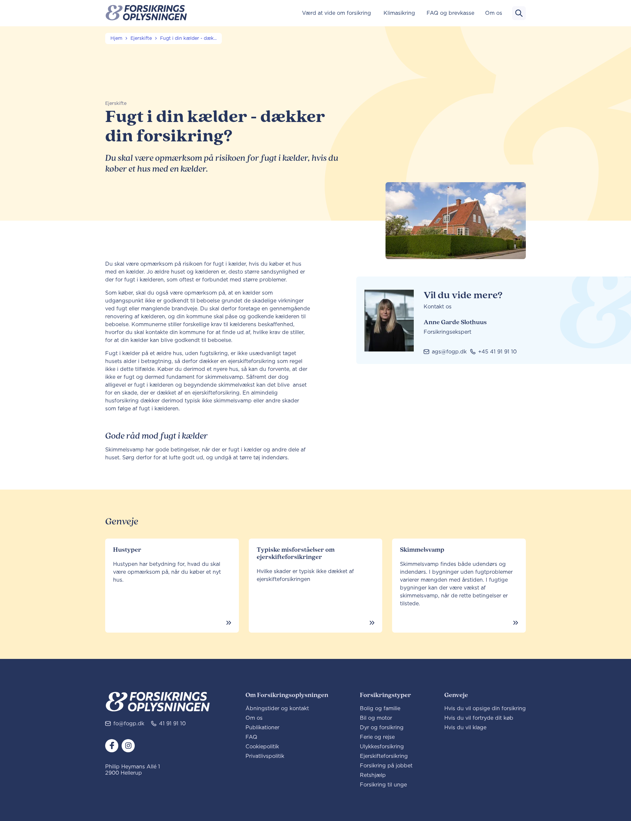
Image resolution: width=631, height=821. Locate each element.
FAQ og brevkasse (450, 13)
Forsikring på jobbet (386, 765)
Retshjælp (373, 775)
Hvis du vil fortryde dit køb (478, 718)
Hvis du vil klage (465, 727)
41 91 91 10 (172, 723)
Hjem (116, 38)
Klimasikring (399, 13)
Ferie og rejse (377, 737)
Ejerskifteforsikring (384, 756)
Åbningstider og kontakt (277, 708)
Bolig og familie (380, 708)
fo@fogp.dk (128, 723)
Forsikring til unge (383, 784)
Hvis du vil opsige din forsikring (485, 708)
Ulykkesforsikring (382, 746)
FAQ (251, 737)
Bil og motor (376, 718)
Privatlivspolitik (264, 756)
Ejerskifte (141, 38)
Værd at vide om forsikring (336, 13)
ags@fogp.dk (449, 351)
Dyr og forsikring (382, 727)
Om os (493, 13)
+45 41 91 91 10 (497, 351)
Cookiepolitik (262, 746)
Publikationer (262, 727)
